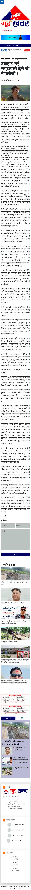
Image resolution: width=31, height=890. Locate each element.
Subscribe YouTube (17, 835)
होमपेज (2, 59)
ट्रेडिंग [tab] (22, 718)
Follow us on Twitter (17, 830)
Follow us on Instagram (17, 841)
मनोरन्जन (23, 45)
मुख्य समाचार (15, 45)
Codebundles (17, 889)
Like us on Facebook (17, 825)
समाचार (8, 45)
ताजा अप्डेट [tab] (8, 718)
